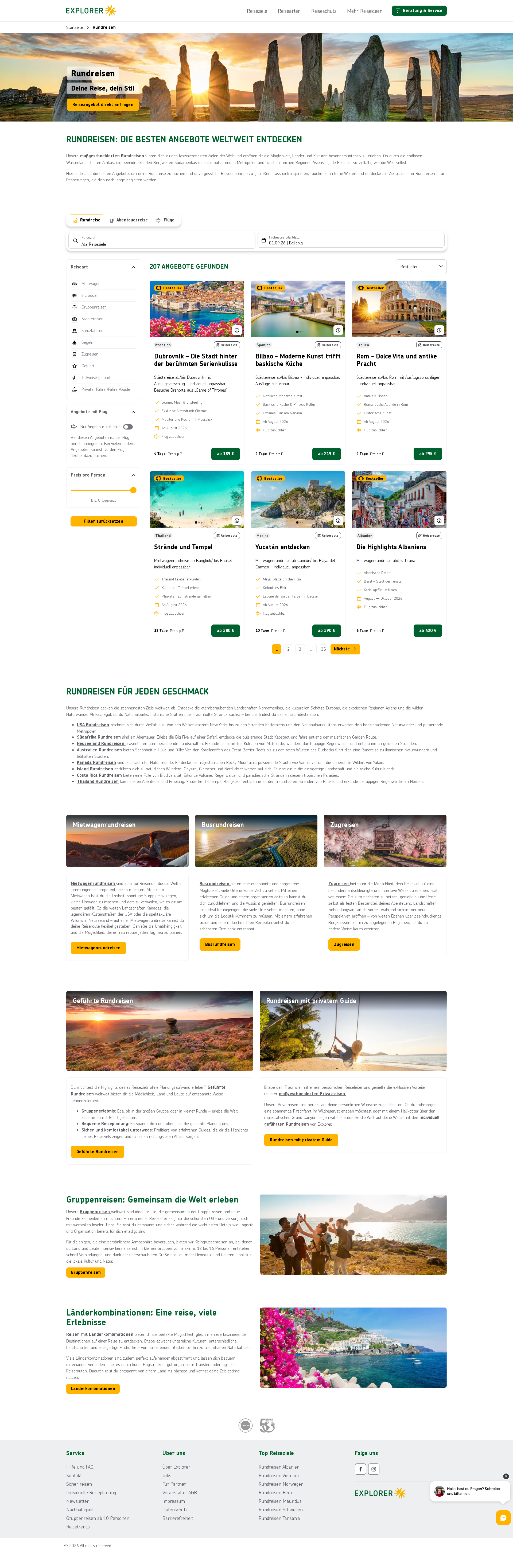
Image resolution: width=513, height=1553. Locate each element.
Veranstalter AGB (179, 1492)
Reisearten (289, 10)
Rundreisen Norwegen (281, 1484)
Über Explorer (176, 1467)
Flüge (169, 220)
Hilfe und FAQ (80, 1467)
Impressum (173, 1501)
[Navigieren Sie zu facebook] (360, 1469)
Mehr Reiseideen (364, 10)
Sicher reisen (79, 1484)
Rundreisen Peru (275, 1492)
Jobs (166, 1475)
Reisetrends (78, 1526)
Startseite (74, 27)
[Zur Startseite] (92, 10)
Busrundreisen (215, 884)
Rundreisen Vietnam (279, 1475)
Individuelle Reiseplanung (91, 1492)
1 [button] (276, 649)
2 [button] (288, 649)
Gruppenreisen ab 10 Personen (97, 1518)
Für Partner (174, 1484)
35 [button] (323, 649)
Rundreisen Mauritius (280, 1501)
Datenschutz (174, 1509)
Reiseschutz (323, 10)
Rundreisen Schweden (281, 1509)
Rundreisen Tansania (279, 1518)
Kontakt (74, 1475)
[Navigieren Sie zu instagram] (373, 1469)
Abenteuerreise (132, 220)
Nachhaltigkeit (80, 1509)
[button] (104, 267)
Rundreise (90, 220)
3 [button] (300, 649)
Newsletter (77, 1501)
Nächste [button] (342, 649)
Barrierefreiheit (177, 1518)
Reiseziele (257, 10)
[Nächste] (236, 309)
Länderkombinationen (111, 1334)
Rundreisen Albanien (279, 1467)
